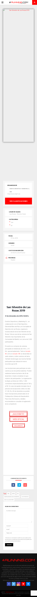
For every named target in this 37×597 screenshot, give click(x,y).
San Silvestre (9, 499)
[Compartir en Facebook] (13, 485)
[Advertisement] (18, 161)
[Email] (25, 485)
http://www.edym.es (13, 194)
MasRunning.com (10, 592)
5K (11, 225)
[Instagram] (18, 584)
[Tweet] (19, 485)
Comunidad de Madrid (11, 496)
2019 (13, 493)
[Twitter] (14, 584)
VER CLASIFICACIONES (19, 201)
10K (12, 222)
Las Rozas (25, 496)
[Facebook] (9, 584)
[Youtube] (23, 584)
